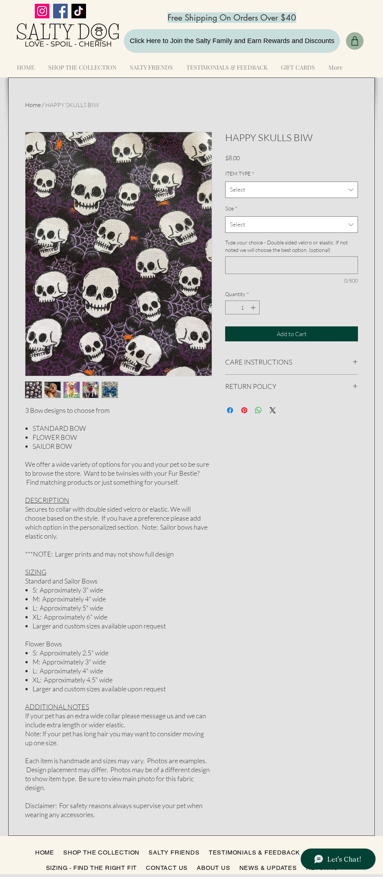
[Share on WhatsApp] (258, 410)
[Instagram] (42, 11)
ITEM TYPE (239, 173)
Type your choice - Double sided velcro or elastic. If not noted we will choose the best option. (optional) (286, 246)
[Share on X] (272, 410)
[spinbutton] (242, 307)
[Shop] (355, 41)
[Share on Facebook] (230, 410)
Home (33, 105)
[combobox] (291, 190)
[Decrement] (231, 307)
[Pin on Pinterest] (244, 410)
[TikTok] (78, 11)
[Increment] (253, 307)
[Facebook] (60, 11)
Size (231, 208)
